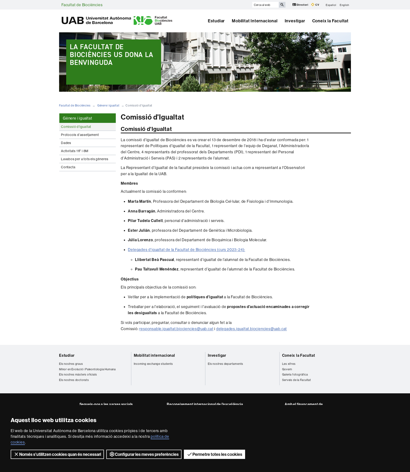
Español (331, 4)
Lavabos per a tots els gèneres (84, 159)
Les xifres (289, 364)
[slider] (205, 62)
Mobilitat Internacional (254, 21)
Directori (302, 4)
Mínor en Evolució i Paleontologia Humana (87, 369)
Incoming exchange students (153, 364)
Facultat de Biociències (81, 4)
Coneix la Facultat (330, 21)
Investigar (295, 21)
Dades (66, 143)
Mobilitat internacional (154, 355)
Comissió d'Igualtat (76, 127)
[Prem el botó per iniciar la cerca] (282, 5)
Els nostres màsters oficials (78, 374)
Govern (287, 369)
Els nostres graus (71, 364)
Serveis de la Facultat (296, 380)
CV (317, 4)
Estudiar (216, 21)
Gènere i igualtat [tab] (77, 118)
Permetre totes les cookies (217, 454)
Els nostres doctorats (74, 380)
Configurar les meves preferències (147, 454)
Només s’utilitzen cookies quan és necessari (60, 454)
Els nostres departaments (225, 364)
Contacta (68, 167)
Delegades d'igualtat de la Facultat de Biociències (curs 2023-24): (186, 249)
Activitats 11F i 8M (75, 151)
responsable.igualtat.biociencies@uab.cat (176, 328)
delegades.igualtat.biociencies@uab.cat (251, 328)
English (344, 4)
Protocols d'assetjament (80, 135)
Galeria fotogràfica (295, 374)
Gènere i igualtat (108, 105)
